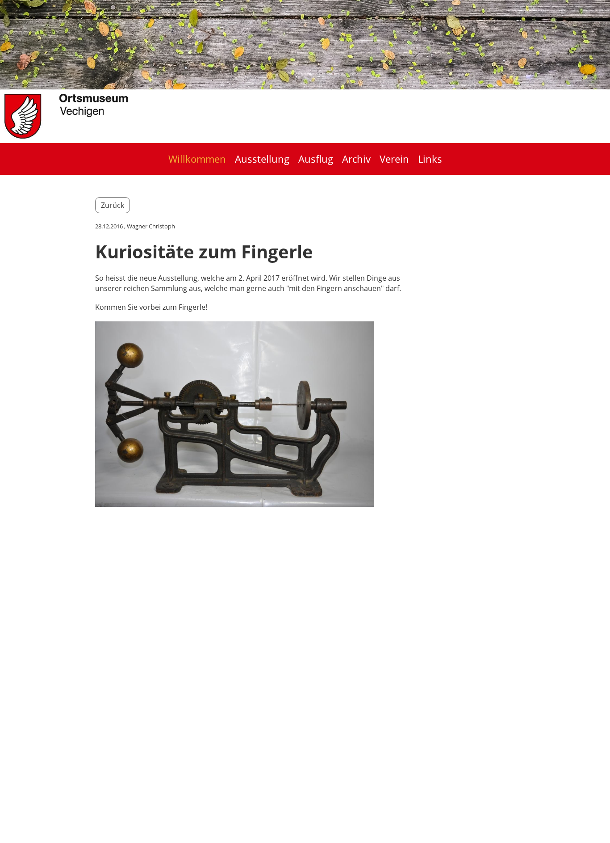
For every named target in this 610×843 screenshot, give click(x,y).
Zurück (112, 205)
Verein (394, 158)
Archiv (356, 158)
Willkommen (197, 158)
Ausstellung (262, 158)
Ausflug (315, 158)
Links (430, 158)
